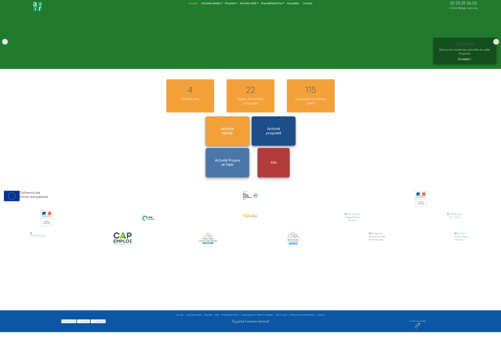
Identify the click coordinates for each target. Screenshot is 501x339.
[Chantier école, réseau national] (463, 236)
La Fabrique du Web (417, 321)
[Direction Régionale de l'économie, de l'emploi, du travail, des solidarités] (421, 198)
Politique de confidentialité (301, 315)
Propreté (208, 315)
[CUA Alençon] (250, 215)
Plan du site (281, 315)
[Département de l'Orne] (148, 218)
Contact (321, 315)
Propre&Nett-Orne (230, 315)
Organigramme (248, 315)
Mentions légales (265, 315)
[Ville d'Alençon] (455, 218)
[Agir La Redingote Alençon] (37, 6)
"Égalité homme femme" (250, 321)
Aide (217, 315)
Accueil (179, 315)
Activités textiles (194, 315)
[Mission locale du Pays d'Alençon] (207, 238)
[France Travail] (37, 235)
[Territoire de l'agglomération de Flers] (352, 218)
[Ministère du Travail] (250, 195)
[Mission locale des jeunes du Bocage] (293, 238)
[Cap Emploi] (122, 238)
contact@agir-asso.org (463, 8)
